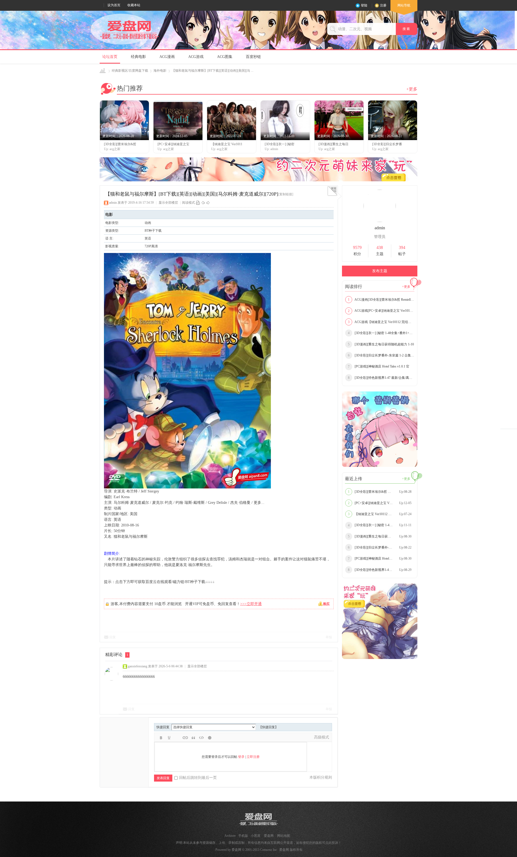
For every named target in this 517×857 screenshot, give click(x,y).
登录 (241, 757)
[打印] (198, 202)
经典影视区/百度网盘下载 (130, 70)
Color (169, 737)
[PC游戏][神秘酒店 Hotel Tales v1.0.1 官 (378, 366)
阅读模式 (188, 202)
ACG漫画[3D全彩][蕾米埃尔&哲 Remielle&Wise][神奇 (381, 299)
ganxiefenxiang (137, 666)
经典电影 (138, 57)
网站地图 (283, 836)
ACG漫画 (167, 57)
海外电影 (159, 70)
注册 (383, 5)
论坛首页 (109, 57)
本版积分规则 (320, 777)
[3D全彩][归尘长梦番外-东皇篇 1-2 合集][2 (381, 355)
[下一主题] (208, 202)
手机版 (243, 836)
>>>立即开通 (251, 604)
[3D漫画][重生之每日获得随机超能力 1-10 (381, 344)
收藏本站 (133, 5)
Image (177, 737)
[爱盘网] (129, 39)
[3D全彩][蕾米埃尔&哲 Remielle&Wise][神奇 (381, 492)
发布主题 (379, 271)
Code (201, 737)
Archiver (230, 836)
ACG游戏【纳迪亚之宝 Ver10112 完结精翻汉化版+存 (381, 322)
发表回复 (163, 778)
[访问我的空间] (380, 221)
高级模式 (321, 737)
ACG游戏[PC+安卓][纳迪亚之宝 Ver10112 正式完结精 (381, 311)
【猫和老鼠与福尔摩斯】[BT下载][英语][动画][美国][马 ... (212, 70)
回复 (112, 637)
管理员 (379, 237)
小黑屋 (255, 836)
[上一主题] (203, 202)
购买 (326, 604)
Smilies (209, 737)
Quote (193, 737)
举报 (329, 637)
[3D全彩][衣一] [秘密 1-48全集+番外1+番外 (381, 333)
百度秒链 (253, 57)
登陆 (364, 5)
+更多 (411, 89)
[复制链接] (285, 194)
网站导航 (403, 5)
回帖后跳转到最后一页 (198, 778)
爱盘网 (103, 71)
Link (185, 737)
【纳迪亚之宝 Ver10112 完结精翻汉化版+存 (381, 514)
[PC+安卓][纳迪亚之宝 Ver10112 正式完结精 (381, 503)
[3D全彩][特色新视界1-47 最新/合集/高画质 (381, 378)
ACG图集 (224, 57)
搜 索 (407, 29)
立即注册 (253, 757)
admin (113, 202)
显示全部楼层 (168, 202)
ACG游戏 (196, 57)
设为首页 (113, 5)
